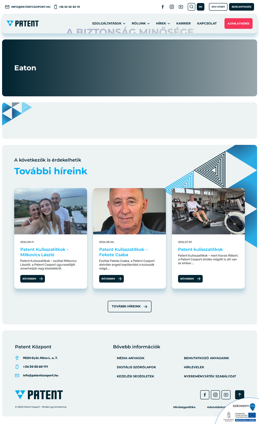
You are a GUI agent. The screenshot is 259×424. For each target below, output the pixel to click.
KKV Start (218, 6)
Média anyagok (130, 358)
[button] (200, 7)
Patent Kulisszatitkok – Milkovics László (44, 252)
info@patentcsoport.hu (30, 6)
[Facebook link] (162, 7)
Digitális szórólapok (136, 367)
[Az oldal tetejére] (239, 394)
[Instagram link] (172, 7)
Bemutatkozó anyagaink (206, 358)
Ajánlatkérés (239, 23)
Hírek (161, 23)
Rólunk (139, 23)
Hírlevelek (194, 367)
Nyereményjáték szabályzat (210, 376)
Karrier (183, 23)
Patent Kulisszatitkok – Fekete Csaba (123, 252)
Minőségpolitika (184, 407)
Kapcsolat (207, 23)
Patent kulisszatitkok (200, 249)
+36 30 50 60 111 (69, 6)
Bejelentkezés (241, 6)
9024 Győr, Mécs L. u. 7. (40, 358)
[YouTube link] (181, 7)
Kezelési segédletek (135, 376)
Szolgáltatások (107, 23)
